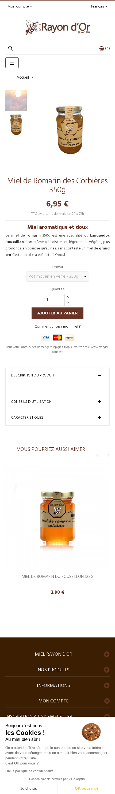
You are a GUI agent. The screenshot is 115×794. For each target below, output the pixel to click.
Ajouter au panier (57, 313)
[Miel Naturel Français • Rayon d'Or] (57, 27)
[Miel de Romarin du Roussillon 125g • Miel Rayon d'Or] (57, 515)
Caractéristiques (27, 417)
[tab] (57, 375)
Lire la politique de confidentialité (29, 771)
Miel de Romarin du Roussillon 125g (57, 576)
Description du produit (32, 375)
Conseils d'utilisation (31, 402)
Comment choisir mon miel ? (57, 327)
